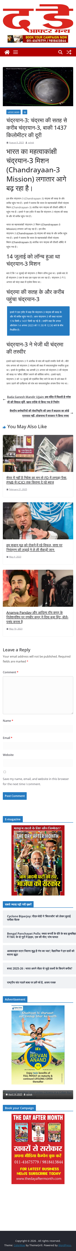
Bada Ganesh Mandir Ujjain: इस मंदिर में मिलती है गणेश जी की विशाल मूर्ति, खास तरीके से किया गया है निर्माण (39, 399)
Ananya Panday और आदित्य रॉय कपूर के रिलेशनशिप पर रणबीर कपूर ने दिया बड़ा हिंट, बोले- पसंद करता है (37, 617)
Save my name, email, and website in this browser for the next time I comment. (36, 781)
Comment (10, 672)
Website (8, 755)
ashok (31, 142)
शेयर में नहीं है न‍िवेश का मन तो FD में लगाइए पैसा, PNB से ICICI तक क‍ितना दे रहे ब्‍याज (36, 480)
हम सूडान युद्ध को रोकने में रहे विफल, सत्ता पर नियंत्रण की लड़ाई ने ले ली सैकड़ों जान (34, 547)
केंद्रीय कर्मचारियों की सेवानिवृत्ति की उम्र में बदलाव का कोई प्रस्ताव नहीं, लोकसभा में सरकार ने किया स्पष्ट (39, 413)
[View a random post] (69, 52)
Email (7, 738)
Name (8, 721)
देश (25, 112)
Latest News (13, 112)
